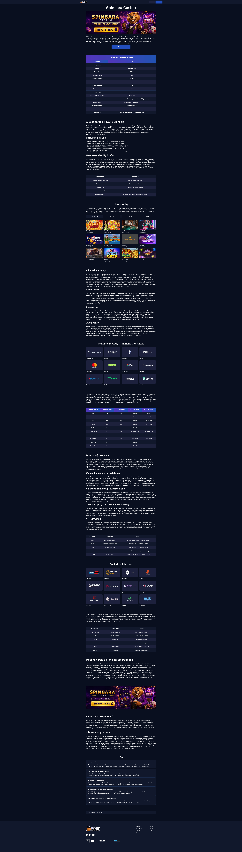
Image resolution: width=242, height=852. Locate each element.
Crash (128, 216)
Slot (147, 216)
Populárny (93, 216)
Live (111, 216)
